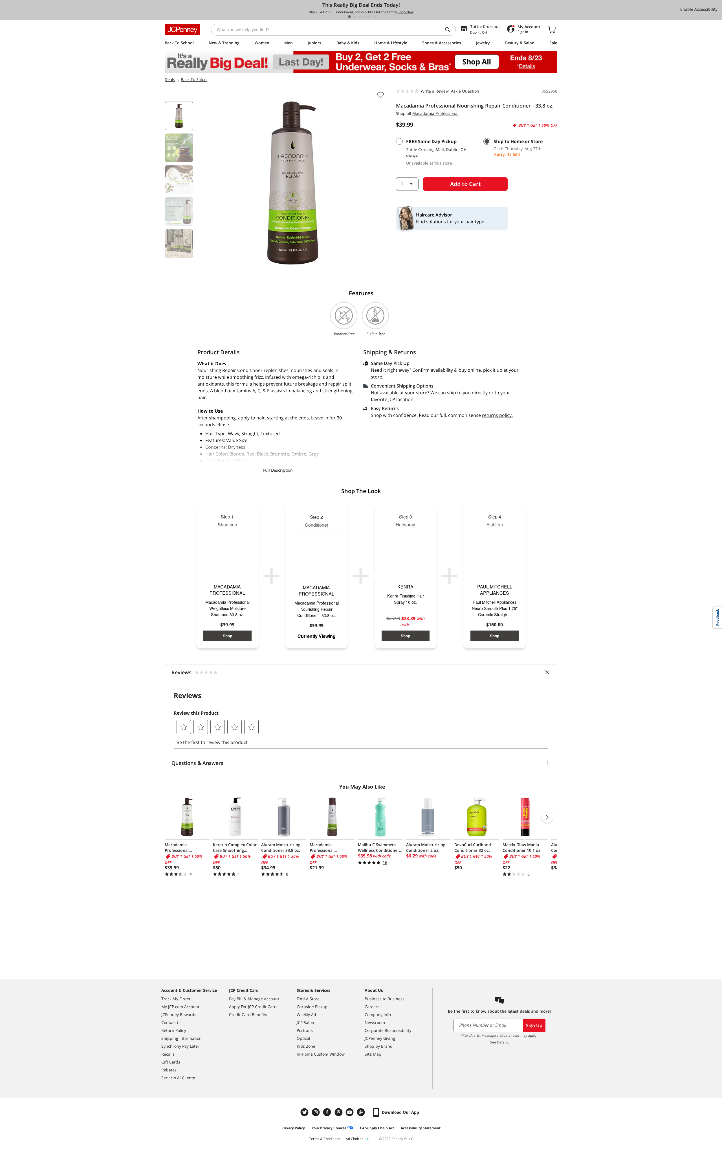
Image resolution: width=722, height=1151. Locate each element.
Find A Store (308, 998)
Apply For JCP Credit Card (253, 1006)
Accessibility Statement (421, 1128)
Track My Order (176, 998)
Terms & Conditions (324, 1138)
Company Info (378, 1014)
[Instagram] (316, 1112)
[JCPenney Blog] (361, 1112)
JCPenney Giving (380, 1038)
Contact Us (171, 1022)
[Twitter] (305, 1112)
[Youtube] (350, 1112)
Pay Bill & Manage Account (254, 998)
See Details (499, 1042)
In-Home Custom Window (321, 1054)
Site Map (373, 1054)
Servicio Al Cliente (178, 1077)
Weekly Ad (306, 1014)
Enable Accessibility (698, 9)
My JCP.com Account (180, 1006)
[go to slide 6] (374, 16)
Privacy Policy (293, 1128)
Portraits (305, 1030)
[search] (449, 29)
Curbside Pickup (312, 1006)
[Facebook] (327, 1112)
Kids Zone (306, 1046)
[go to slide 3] (359, 16)
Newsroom (375, 1022)
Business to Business (384, 998)
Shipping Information (181, 1038)
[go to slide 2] (354, 16)
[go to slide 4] (364, 16)
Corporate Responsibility (388, 1030)
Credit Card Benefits (248, 1014)
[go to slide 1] (349, 16)
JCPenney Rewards (178, 1014)
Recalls (168, 1054)
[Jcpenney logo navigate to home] (182, 29)
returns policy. (497, 415)
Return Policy (173, 1030)
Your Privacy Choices (329, 1128)
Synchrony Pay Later (180, 1046)
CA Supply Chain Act (377, 1128)
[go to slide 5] (369, 16)
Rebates (169, 1070)
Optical (303, 1038)
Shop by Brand (379, 1046)
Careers (372, 1006)
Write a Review (435, 91)
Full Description (278, 470)
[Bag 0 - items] (551, 29)
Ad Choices (354, 1138)
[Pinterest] (339, 1112)
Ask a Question (465, 91)
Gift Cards (170, 1062)
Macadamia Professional (435, 113)
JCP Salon (305, 1022)
